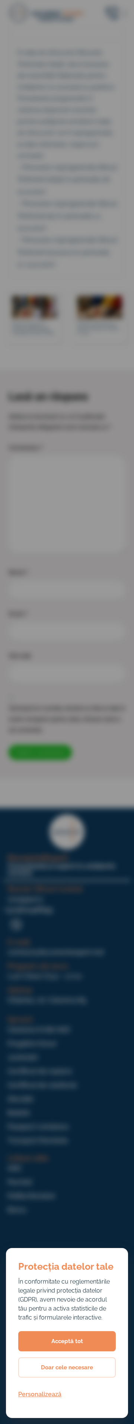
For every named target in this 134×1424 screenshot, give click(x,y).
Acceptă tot (67, 1341)
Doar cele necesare (67, 1367)
